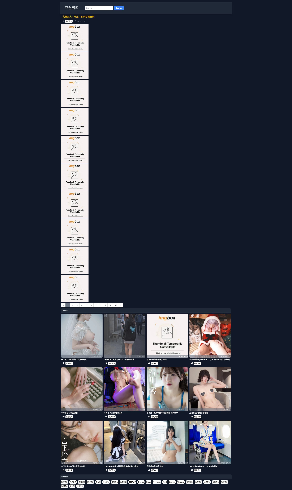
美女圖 (98, 482)
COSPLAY (132, 482)
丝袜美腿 (80, 486)
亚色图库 (71, 7)
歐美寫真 (123, 482)
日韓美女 (215, 482)
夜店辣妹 (189, 482)
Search (119, 8)
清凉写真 (64, 486)
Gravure (172, 482)
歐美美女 (198, 482)
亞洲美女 (115, 482)
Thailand (180, 482)
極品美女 (69, 21)
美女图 (72, 486)
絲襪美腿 (64, 482)
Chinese (141, 482)
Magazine (157, 482)
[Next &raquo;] (121, 305)
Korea (148, 482)
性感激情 (73, 482)
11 (116, 305)
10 (110, 305)
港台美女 (224, 482)
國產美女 (207, 482)
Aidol (165, 482)
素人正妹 (106, 482)
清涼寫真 (81, 482)
